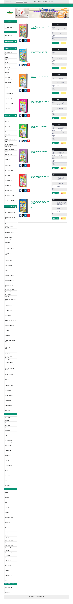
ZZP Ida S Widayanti (9, 93)
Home (34, 1)
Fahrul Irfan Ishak (8, 305)
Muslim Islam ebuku (9, 540)
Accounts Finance (9, 417)
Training (6, 477)
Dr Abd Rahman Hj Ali (9, 232)
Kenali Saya (34, 5)
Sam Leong (7, 193)
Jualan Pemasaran (9, 517)
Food (6, 435)
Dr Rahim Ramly (8, 294)
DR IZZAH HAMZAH (8, 260)
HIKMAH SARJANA (8, 35)
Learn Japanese (8, 447)
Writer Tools (7, 485)
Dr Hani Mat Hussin (9, 250)
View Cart (57, 21)
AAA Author (7, 119)
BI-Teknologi (7, 72)
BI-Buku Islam (8, 59)
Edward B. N (7, 156)
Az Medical (7, 592)
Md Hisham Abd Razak (9, 338)
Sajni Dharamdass (9, 190)
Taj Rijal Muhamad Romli (10, 200)
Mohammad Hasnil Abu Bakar (10, 341)
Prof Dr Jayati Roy (8, 180)
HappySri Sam (8, 159)
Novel (6, 542)
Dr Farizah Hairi (8, 141)
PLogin (45, 1)
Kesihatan (7, 525)
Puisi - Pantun (8, 560)
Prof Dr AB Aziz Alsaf (9, 362)
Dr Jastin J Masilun (9, 263)
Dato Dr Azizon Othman (10, 139)
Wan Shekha (7, 203)
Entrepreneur (8, 430)
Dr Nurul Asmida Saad (9, 291)
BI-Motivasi (7, 64)
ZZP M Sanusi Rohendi (9, 103)
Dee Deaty (7, 229)
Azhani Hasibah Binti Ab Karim (10, 218)
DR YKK (6, 151)
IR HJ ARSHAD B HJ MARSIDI (10, 320)
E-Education (7, 77)
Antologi (7, 497)
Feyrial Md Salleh (8, 310)
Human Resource (8, 440)
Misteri (6, 535)
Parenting (7, 460)
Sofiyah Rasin (8, 388)
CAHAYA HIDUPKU (8, 221)
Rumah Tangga (8, 565)
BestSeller (18, 5)
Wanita (6, 580)
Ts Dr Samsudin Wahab (10, 403)
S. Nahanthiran (8, 187)
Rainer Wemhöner (9, 185)
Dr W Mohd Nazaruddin (9, 149)
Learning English (8, 450)
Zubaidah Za (7, 410)
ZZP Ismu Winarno (9, 95)
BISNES (6, 502)
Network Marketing (9, 457)
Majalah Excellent (8, 84)
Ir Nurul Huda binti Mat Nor (9, 162)
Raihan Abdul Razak (9, 371)
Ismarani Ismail (8, 165)
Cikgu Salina (7, 223)
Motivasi (7, 537)
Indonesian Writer (8, 82)
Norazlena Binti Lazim (9, 353)
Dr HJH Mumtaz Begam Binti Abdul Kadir (10, 257)
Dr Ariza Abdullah (8, 237)
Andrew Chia (7, 131)
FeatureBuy (11, 5)
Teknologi (7, 570)
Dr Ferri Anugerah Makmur (8, 245)
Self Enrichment (8, 472)
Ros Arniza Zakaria (9, 377)
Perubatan (7, 557)
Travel (6, 480)
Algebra (6, 495)
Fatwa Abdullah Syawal (10, 307)
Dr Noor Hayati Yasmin (9, 273)
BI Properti (7, 54)
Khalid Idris (7, 330)
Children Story (8, 425)
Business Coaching (9, 422)
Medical (6, 452)
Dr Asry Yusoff (8, 239)
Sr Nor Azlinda (8, 390)
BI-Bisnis (7, 57)
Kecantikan (7, 522)
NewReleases (27, 5)
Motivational (7, 455)
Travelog (7, 572)
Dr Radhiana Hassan (9, 146)
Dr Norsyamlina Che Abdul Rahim (9, 286)
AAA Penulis (7, 210)
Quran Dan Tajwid (9, 562)
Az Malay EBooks (8, 589)
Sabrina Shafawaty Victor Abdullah (10, 382)
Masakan (7, 532)
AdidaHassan (7, 124)
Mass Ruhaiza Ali (8, 332)
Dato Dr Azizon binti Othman (9, 227)
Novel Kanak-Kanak (9, 545)
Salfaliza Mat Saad (9, 385)
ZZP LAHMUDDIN (8, 101)
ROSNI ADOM (7, 379)
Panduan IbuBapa (8, 547)
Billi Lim (6, 136)
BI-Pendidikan (8, 69)
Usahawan (7, 577)
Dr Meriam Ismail (8, 268)
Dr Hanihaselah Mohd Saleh (9, 254)
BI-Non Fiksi (7, 67)
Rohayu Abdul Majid (9, 374)
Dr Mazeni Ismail (8, 265)
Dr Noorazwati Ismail (9, 278)
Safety (6, 470)
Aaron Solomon (8, 121)
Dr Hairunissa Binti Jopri (10, 248)
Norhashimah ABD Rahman (8, 357)
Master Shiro (7, 335)
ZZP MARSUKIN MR (8, 106)
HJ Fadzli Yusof (8, 315)
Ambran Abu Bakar (9, 129)
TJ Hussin (7, 398)
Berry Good (7, 134)
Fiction (6, 432)
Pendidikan (7, 555)
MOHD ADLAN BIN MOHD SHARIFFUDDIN (10, 345)
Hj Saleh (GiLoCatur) (9, 317)
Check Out (63, 21)
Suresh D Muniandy (9, 395)
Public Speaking (8, 465)
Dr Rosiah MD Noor (9, 296)
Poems (6, 462)
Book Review (50, 1)
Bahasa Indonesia (8, 52)
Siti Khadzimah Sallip (9, 195)
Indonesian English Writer (10, 79)
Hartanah (7, 512)
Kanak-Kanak (8, 520)
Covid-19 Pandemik (9, 505)
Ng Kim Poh (7, 172)
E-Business (7, 74)
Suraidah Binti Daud (9, 393)
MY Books (7, 38)
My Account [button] (64, 1)
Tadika (6, 567)
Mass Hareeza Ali (8, 167)
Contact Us (39, 1)
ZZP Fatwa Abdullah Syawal (9, 90)
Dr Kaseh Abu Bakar (9, 144)
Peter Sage (7, 177)
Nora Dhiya (7, 175)
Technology (7, 475)
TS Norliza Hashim (8, 405)
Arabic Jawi (7, 500)
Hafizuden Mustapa (9, 312)
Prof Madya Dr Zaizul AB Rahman (10, 365)
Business (7, 420)
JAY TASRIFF (7, 327)
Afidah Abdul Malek (9, 126)
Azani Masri (7, 215)
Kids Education (8, 445)
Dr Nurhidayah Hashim (9, 289)
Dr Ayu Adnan (8, 242)
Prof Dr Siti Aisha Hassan (10, 182)
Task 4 (6, 45)
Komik (6, 530)
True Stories (7, 482)
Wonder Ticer (8, 408)
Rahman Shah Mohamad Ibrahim (10, 369)
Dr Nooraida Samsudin (9, 275)
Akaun (6, 492)
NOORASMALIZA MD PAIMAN (9, 348)
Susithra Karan (8, 198)
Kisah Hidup (7, 527)
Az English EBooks (8, 587)
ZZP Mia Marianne (8, 108)
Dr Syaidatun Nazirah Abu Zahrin (10, 300)
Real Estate (7, 467)
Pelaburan (7, 550)
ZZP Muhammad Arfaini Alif (10, 111)
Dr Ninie (6, 270)
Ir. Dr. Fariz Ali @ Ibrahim (10, 322)
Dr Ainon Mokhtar (8, 234)
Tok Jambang (8, 400)
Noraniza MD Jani (8, 351)
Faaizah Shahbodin (9, 302)
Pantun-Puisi (7, 87)
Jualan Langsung (8, 515)
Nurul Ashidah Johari (9, 359)
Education (7, 427)
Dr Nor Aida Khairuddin (9, 280)
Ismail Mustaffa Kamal (9, 325)
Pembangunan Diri (9, 552)
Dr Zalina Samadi (8, 154)
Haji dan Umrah (8, 510)
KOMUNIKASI (7, 24)
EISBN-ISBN (7, 507)
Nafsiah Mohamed (9, 170)
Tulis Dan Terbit (8, 575)
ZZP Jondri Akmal (8, 98)
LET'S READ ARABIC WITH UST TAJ (10, 28)
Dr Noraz (7, 283)
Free (22, 5)
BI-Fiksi (6, 62)
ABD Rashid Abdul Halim (10, 212)
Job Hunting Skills (8, 442)
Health (6, 437)
